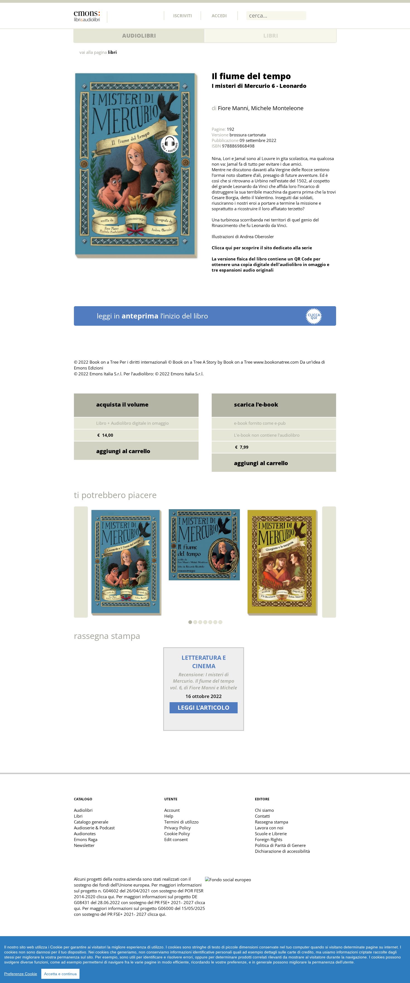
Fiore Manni (233, 108)
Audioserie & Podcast (94, 827)
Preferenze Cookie (20, 974)
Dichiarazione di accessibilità (282, 851)
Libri (270, 35)
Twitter (129, 15)
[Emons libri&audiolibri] (90, 17)
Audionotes (85, 833)
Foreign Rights (268, 839)
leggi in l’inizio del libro (208, 316)
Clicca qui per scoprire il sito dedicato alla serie (262, 247)
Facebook (117, 15)
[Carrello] (317, 15)
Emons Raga (85, 839)
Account (172, 810)
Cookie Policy (177, 833)
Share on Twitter (217, 284)
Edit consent (176, 839)
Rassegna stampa (271, 822)
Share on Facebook (229, 284)
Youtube (154, 15)
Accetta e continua (60, 974)
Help (168, 816)
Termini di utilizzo (181, 822)
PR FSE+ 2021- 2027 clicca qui (136, 914)
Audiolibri (139, 35)
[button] (190, 622)
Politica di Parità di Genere (280, 845)
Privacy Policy (177, 827)
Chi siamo (264, 810)
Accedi (219, 15)
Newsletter (84, 845)
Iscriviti (182, 15)
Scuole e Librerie (271, 833)
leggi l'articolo (204, 707)
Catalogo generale (91, 822)
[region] (205, 959)
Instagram (142, 15)
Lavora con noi (269, 827)
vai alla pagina (98, 52)
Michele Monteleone (277, 108)
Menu (332, 15)
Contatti (262, 816)
